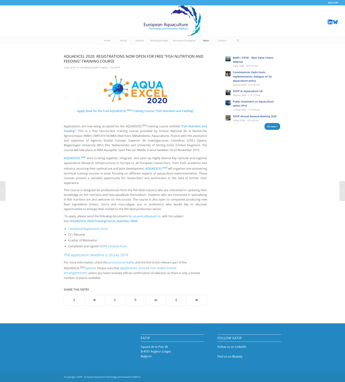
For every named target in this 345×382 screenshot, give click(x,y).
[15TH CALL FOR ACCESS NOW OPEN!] (342, 191)
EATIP (117, 67)
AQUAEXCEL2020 (89, 67)
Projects (103, 67)
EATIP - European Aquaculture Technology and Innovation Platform (108, 377)
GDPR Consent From (113, 246)
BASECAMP (333, 2)
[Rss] (335, 21)
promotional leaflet (121, 262)
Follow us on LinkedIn (231, 347)
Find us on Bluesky (229, 356)
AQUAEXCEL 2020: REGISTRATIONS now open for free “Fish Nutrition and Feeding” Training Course (133, 59)
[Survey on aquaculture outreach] (3, 191)
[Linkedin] (330, 21)
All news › (272, 126)
